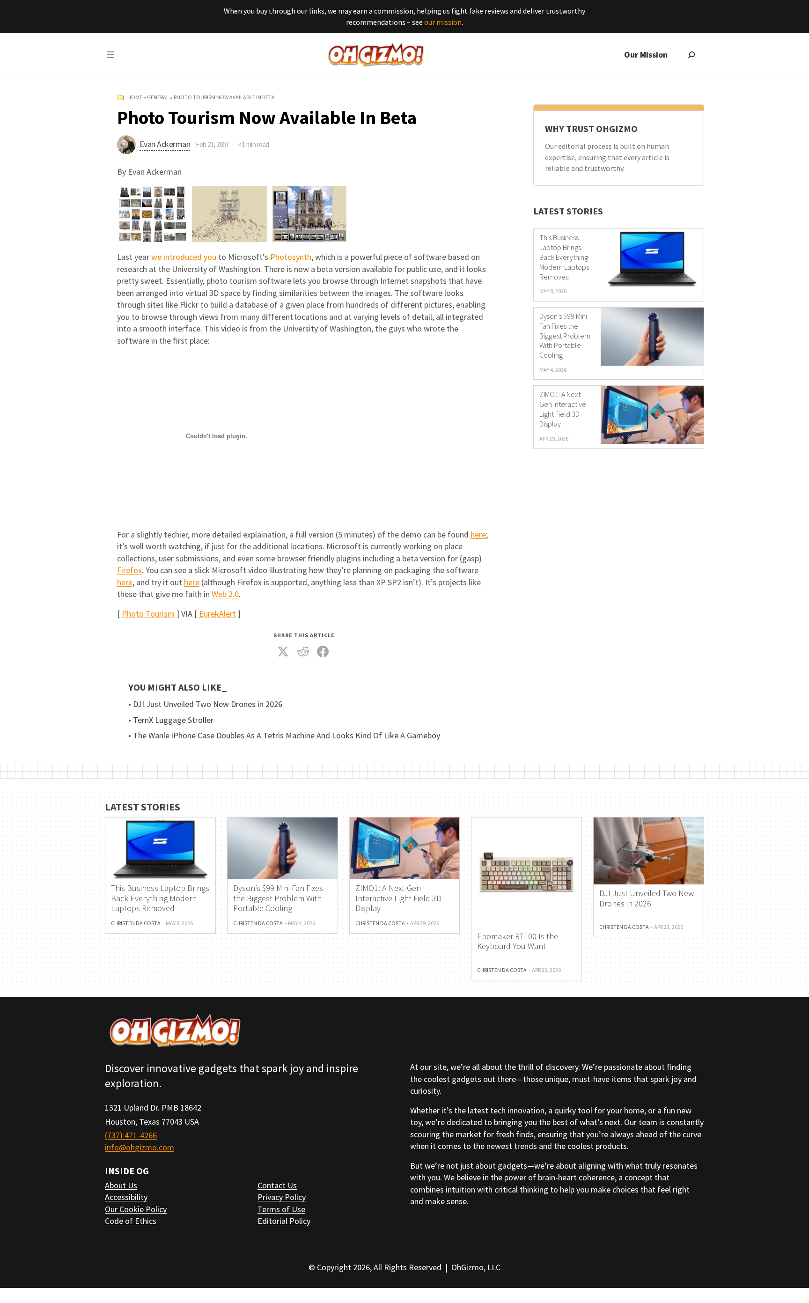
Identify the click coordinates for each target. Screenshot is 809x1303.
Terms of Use (281, 1209)
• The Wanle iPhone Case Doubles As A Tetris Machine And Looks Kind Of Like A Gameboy (284, 735)
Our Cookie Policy (136, 1209)
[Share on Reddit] (303, 652)
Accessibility (126, 1197)
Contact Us (277, 1185)
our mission (443, 22)
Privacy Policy (281, 1197)
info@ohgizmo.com (139, 1147)
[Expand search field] (691, 55)
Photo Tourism (148, 613)
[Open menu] (110, 54)
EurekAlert (217, 613)
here (478, 534)
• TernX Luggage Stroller (170, 720)
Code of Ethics (130, 1220)
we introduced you (183, 256)
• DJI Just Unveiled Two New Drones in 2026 (205, 704)
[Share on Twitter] (283, 652)
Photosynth (290, 256)
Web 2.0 (225, 594)
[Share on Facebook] (323, 652)
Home (134, 97)
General (158, 97)
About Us (121, 1185)
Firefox (129, 570)
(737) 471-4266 (131, 1135)
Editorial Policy (283, 1220)
